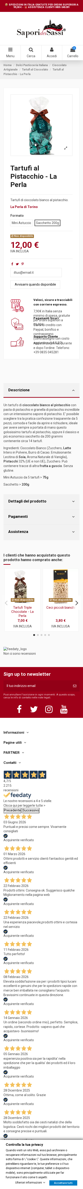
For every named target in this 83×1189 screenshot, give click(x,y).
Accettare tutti (63, 1183)
